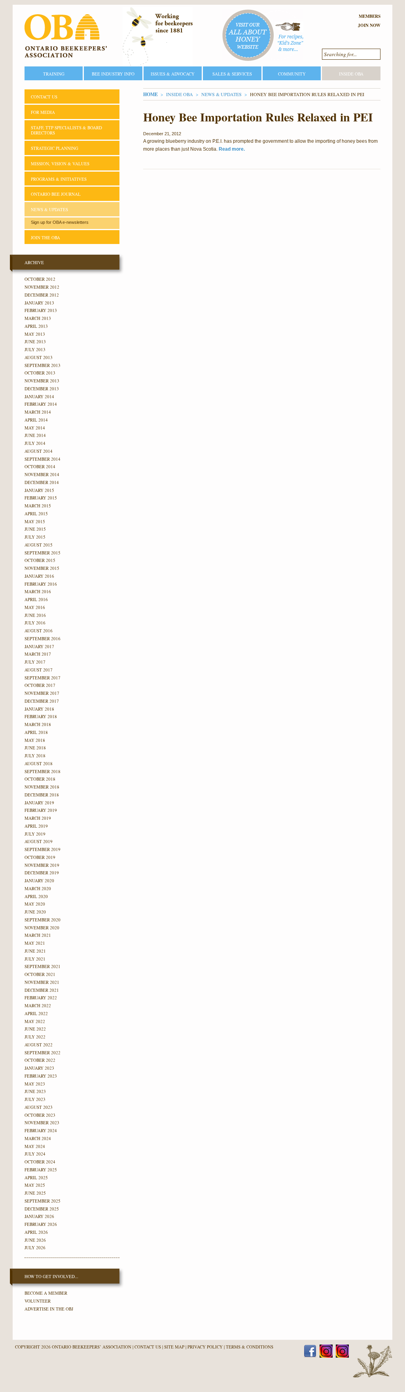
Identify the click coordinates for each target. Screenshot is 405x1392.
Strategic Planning (54, 148)
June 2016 (35, 615)
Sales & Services (232, 74)
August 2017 (39, 670)
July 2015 (35, 537)
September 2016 (43, 638)
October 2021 (40, 974)
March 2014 (38, 412)
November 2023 (42, 1122)
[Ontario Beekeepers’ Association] (66, 36)
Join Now (369, 25)
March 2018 (38, 724)
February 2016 (41, 584)
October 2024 (40, 1162)
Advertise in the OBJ (49, 1309)
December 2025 (42, 1209)
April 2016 (36, 599)
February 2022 (41, 997)
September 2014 (43, 459)
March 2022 (38, 1005)
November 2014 (42, 474)
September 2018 (43, 771)
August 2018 (39, 763)
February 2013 (41, 310)
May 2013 (35, 334)
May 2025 (35, 1185)
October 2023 (40, 1115)
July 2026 (35, 1247)
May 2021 (35, 943)
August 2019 (39, 841)
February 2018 (41, 716)
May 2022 (35, 1021)
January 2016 (39, 576)
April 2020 (36, 896)
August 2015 (39, 545)
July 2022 (35, 1037)
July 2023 (35, 1099)
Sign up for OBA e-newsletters (60, 222)
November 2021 (42, 982)
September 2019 (43, 849)
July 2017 (35, 662)
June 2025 (35, 1193)
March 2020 (38, 888)
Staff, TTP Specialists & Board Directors (66, 130)
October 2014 (40, 466)
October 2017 (40, 685)
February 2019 (41, 810)
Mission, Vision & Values (60, 163)
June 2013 (35, 341)
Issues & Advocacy (173, 74)
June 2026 (35, 1240)
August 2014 (39, 451)
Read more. (232, 149)
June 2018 (35, 748)
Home (150, 94)
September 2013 (43, 365)
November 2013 (42, 381)
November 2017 (42, 693)
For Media (43, 112)
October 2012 (40, 279)
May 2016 (35, 607)
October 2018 (40, 779)
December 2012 (42, 295)
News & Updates (221, 94)
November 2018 (42, 787)
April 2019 (36, 826)
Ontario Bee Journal (56, 194)
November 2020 (42, 928)
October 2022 (40, 1060)
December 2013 (42, 389)
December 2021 (42, 990)
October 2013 (40, 373)
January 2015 (39, 490)
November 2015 (42, 568)
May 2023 (35, 1084)
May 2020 (35, 904)
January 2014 (39, 396)
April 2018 (36, 732)
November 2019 (42, 865)
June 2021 (35, 951)
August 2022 (39, 1045)
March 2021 (38, 935)
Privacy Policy (205, 1347)
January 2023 (39, 1068)
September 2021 (43, 966)
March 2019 (38, 818)
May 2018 (35, 740)
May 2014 (35, 428)
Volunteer (38, 1301)
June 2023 (35, 1091)
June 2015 (35, 529)
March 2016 (38, 591)
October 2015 (40, 560)
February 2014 (41, 404)
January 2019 (39, 803)
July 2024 (35, 1154)
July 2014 (35, 443)
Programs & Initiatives (59, 179)
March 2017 (38, 654)
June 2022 (35, 1029)
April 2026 (36, 1232)
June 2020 (35, 912)
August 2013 (39, 357)
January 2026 (39, 1216)
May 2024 (35, 1146)
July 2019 (35, 834)
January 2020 (39, 880)
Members (369, 16)
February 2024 (41, 1130)
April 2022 (36, 1013)
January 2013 (39, 303)
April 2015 (36, 513)
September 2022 (43, 1052)
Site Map (174, 1347)
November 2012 (42, 287)
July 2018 (35, 755)
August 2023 (39, 1107)
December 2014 (42, 482)
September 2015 (43, 553)
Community (292, 74)
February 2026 (41, 1224)
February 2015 (41, 498)
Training (53, 74)
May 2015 (35, 521)
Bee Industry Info (113, 74)
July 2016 (35, 623)
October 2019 (40, 857)
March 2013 (38, 318)
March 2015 (38, 506)
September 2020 (43, 920)
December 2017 (42, 701)
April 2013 (36, 326)
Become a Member (46, 1293)
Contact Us (44, 97)
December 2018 (42, 795)
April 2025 (36, 1177)
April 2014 (36, 420)
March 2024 (38, 1138)
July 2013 (35, 349)
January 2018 (39, 709)
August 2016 (39, 631)
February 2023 (41, 1076)
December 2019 (42, 873)
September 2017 (43, 678)
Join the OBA (45, 237)
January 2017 (39, 646)
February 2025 (41, 1170)
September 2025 (43, 1201)
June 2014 (35, 435)
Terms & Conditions (249, 1347)
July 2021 (35, 959)
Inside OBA (351, 74)
